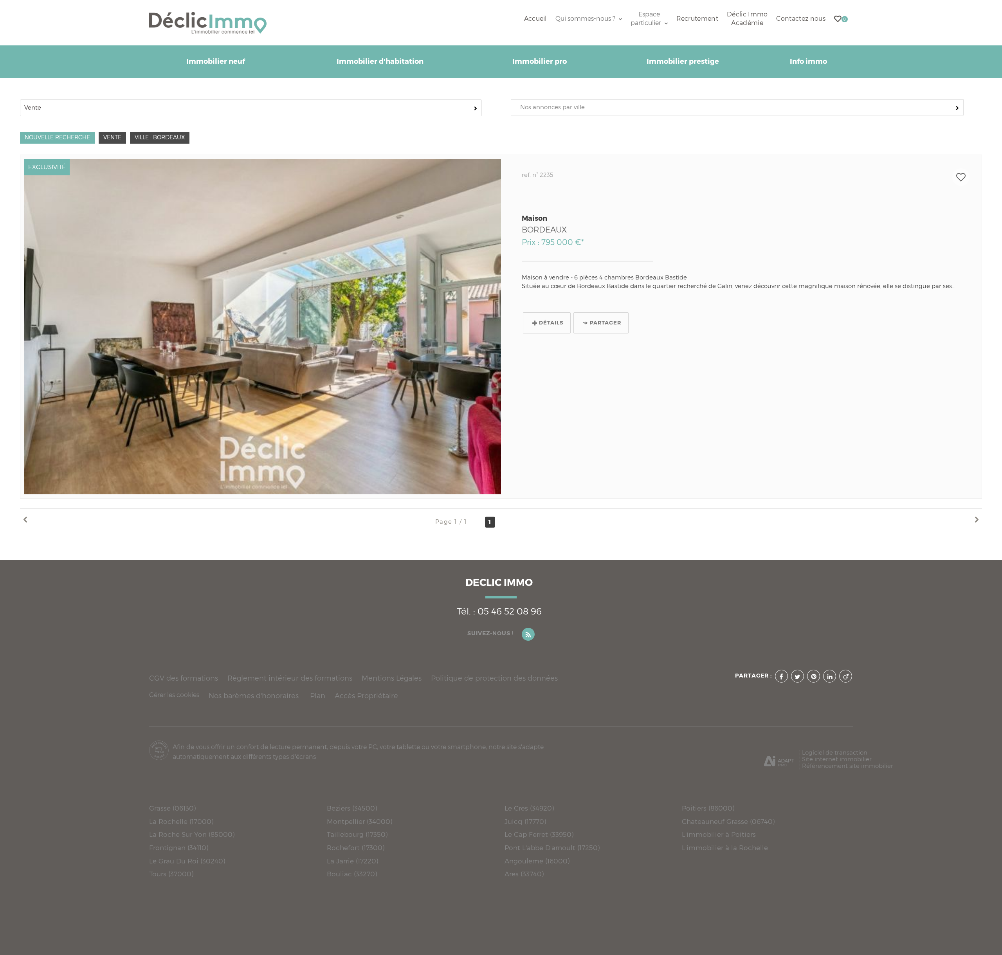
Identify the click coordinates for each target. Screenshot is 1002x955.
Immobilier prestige (683, 61)
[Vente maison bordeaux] (262, 326)
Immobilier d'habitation (380, 61)
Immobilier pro (539, 61)
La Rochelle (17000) (181, 821)
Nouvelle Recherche (57, 137)
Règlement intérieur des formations (289, 678)
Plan (317, 696)
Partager (605, 323)
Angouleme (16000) (537, 861)
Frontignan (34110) (178, 847)
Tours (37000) (171, 874)
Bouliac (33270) (352, 874)
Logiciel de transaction (834, 752)
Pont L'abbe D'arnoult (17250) (552, 847)
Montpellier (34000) (359, 821)
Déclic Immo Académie (747, 19)
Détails (551, 323)
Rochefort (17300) (355, 847)
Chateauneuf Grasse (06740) (728, 821)
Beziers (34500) (352, 808)
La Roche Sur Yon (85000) (191, 834)
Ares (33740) (524, 874)
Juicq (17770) (525, 821)
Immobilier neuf (215, 61)
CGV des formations (183, 678)
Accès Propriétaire (366, 696)
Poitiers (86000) (708, 808)
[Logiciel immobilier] (779, 758)
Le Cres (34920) (529, 808)
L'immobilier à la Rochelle (725, 847)
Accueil (535, 18)
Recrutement (697, 18)
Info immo (808, 61)
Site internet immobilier (837, 759)
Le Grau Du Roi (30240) (187, 861)
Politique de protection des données (494, 678)
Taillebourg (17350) (357, 834)
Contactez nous (800, 18)
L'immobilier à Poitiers (719, 834)
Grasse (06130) (172, 808)
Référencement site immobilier (847, 765)
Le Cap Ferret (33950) (539, 834)
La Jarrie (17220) (352, 861)
